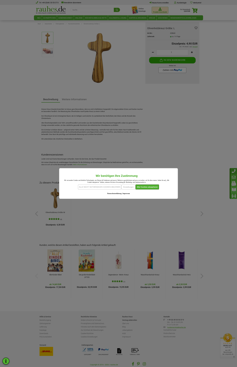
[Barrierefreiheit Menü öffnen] (5, 361)
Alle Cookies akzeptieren (147, 187)
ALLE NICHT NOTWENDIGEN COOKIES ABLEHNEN (99, 187)
